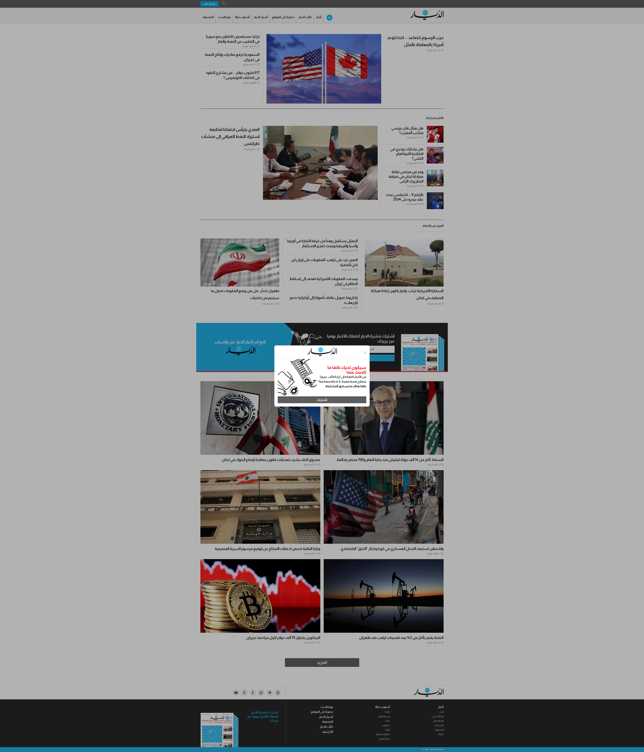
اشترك (322, 400)
